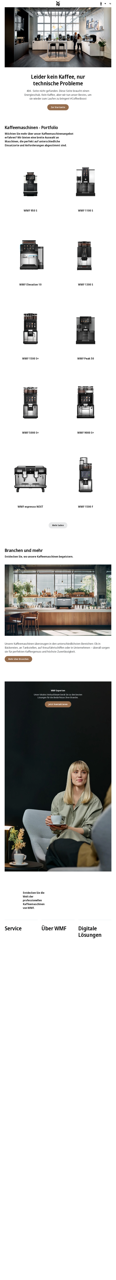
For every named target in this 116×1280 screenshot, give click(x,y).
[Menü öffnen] (110, 3)
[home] (58, 3)
